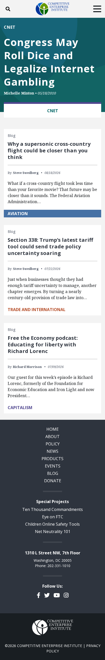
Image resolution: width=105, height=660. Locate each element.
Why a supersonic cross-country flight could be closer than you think (49, 150)
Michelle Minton (19, 93)
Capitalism (20, 407)
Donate (52, 481)
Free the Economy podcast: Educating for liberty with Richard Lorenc (43, 344)
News (52, 451)
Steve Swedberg (25, 173)
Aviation (18, 213)
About (52, 436)
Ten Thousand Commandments (52, 509)
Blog (52, 473)
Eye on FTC (52, 517)
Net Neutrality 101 (52, 531)
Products (52, 458)
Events (52, 466)
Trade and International (36, 309)
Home (52, 429)
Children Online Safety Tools (52, 524)
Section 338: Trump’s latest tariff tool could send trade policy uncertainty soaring (50, 246)
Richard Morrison (27, 367)
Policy (53, 444)
